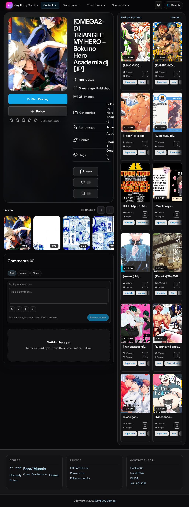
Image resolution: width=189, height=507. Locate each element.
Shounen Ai (175, 152)
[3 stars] (23, 120)
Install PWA (137, 473)
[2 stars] (17, 120)
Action (111, 133)
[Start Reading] (37, 54)
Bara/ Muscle (173, 363)
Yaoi (142, 82)
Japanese (113, 127)
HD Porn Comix (79, 468)
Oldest (36, 273)
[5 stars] (36, 120)
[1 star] (11, 120)
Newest (23, 273)
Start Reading (40, 99)
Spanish (161, 222)
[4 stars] (30, 120)
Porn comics (77, 473)
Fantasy (14, 480)
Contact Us (136, 468)
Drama (141, 293)
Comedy (15, 475)
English (160, 152)
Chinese (161, 293)
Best (12, 273)
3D (11, 467)
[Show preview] (33, 309)
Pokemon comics (80, 478)
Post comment (98, 317)
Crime (26, 474)
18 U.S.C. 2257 (138, 483)
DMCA (134, 478)
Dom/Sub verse (39, 474)
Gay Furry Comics (105, 500)
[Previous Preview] (101, 210)
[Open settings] (158, 5)
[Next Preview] (110, 210)
